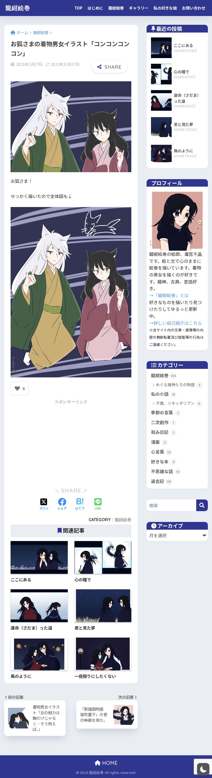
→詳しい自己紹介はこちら (175, 323)
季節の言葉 (164, 412)
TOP (78, 8)
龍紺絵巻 (17, 8)
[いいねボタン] (17, 388)
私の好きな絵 (165, 8)
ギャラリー (138, 8)
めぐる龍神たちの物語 (178, 384)
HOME (109, 763)
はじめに (95, 8)
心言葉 (161, 452)
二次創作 (162, 422)
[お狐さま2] (71, 170)
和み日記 (162, 432)
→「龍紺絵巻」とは (169, 295)
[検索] (202, 505)
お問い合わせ (193, 8)
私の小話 (163, 394)
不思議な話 (165, 471)
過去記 (161, 481)
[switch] (203, 769)
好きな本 (163, 461)
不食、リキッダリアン (178, 403)
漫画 (158, 442)
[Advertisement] (71, 442)
